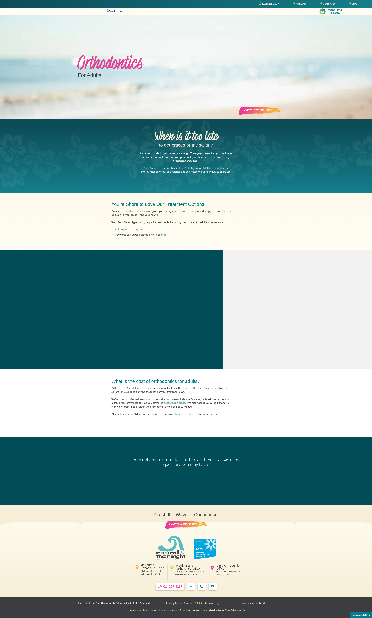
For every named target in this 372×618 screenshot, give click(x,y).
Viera (354, 4)
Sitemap (188, 603)
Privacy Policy (174, 603)
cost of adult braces (175, 402)
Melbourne (301, 4)
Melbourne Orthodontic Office (152, 566)
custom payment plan (183, 413)
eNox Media (251, 603)
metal (154, 234)
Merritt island (329, 4)
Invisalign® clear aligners (128, 229)
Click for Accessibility (207, 603)
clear (163, 234)
